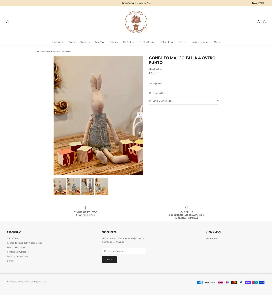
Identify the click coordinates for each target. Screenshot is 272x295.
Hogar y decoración (200, 42)
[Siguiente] (140, 115)
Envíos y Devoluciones (18, 256)
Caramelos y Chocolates (79, 42)
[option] (98, 115)
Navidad (182, 42)
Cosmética (99, 42)
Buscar (10, 260)
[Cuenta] (258, 22)
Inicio (39, 51)
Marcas (217, 42)
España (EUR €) (258, 3)
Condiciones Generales (18, 251)
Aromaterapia (57, 42)
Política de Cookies (16, 247)
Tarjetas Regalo (167, 42)
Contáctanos (13, 238)
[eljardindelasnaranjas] (136, 22)
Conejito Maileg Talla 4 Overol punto (57, 51)
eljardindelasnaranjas (21, 282)
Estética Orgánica (147, 42)
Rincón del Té (128, 42)
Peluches (114, 42)
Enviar (109, 260)
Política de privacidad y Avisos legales (24, 243)
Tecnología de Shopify (38, 282)
